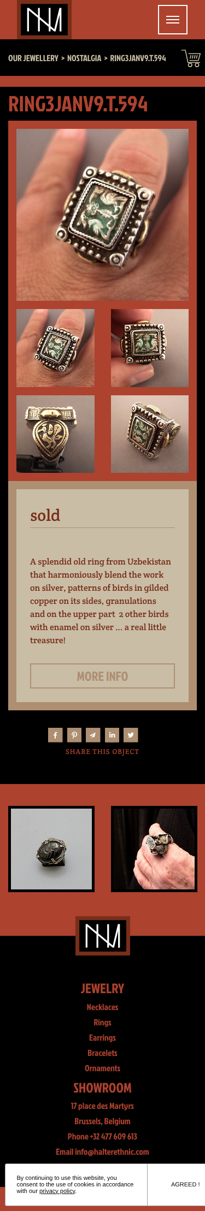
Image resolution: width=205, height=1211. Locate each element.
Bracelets (102, 1053)
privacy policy (57, 1191)
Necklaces (103, 1007)
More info (102, 676)
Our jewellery (33, 58)
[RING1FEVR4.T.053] (108, 849)
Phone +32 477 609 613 (102, 1137)
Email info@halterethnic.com (102, 1152)
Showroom (102, 1087)
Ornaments (102, 1068)
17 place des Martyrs (102, 1106)
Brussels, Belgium (102, 1121)
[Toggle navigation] (172, 19)
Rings (102, 1023)
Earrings (102, 1038)
